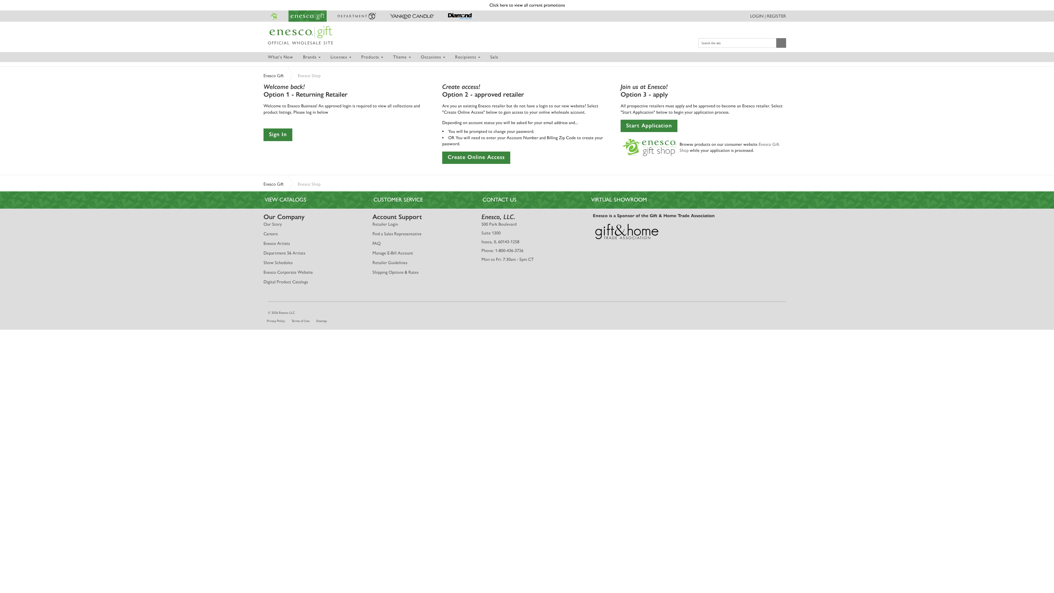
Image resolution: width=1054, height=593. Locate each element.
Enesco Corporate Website (288, 272)
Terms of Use (300, 321)
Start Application (649, 125)
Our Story (273, 224)
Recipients (466, 57)
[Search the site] (781, 42)
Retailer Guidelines (389, 262)
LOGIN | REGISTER (768, 16)
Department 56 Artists (284, 253)
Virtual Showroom (619, 199)
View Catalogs (285, 199)
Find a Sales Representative (397, 233)
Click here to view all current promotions (527, 5)
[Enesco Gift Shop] (649, 147)
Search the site (711, 43)
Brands (310, 57)
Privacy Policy (276, 321)
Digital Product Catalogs (286, 281)
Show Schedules (278, 262)
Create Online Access (476, 157)
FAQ (376, 243)
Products (370, 57)
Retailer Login (385, 224)
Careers (271, 233)
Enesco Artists (277, 243)
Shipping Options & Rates (395, 272)
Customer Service (398, 199)
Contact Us (500, 199)
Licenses (339, 57)
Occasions (431, 57)
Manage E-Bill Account (392, 253)
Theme (400, 57)
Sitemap (321, 321)
